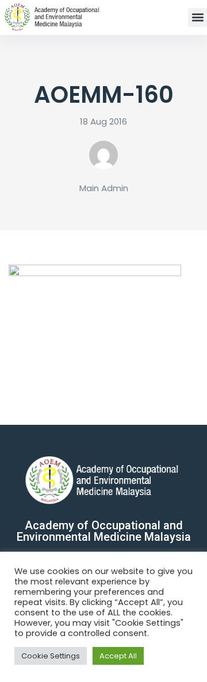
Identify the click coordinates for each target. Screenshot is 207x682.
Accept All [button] (118, 655)
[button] (197, 17)
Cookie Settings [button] (50, 655)
